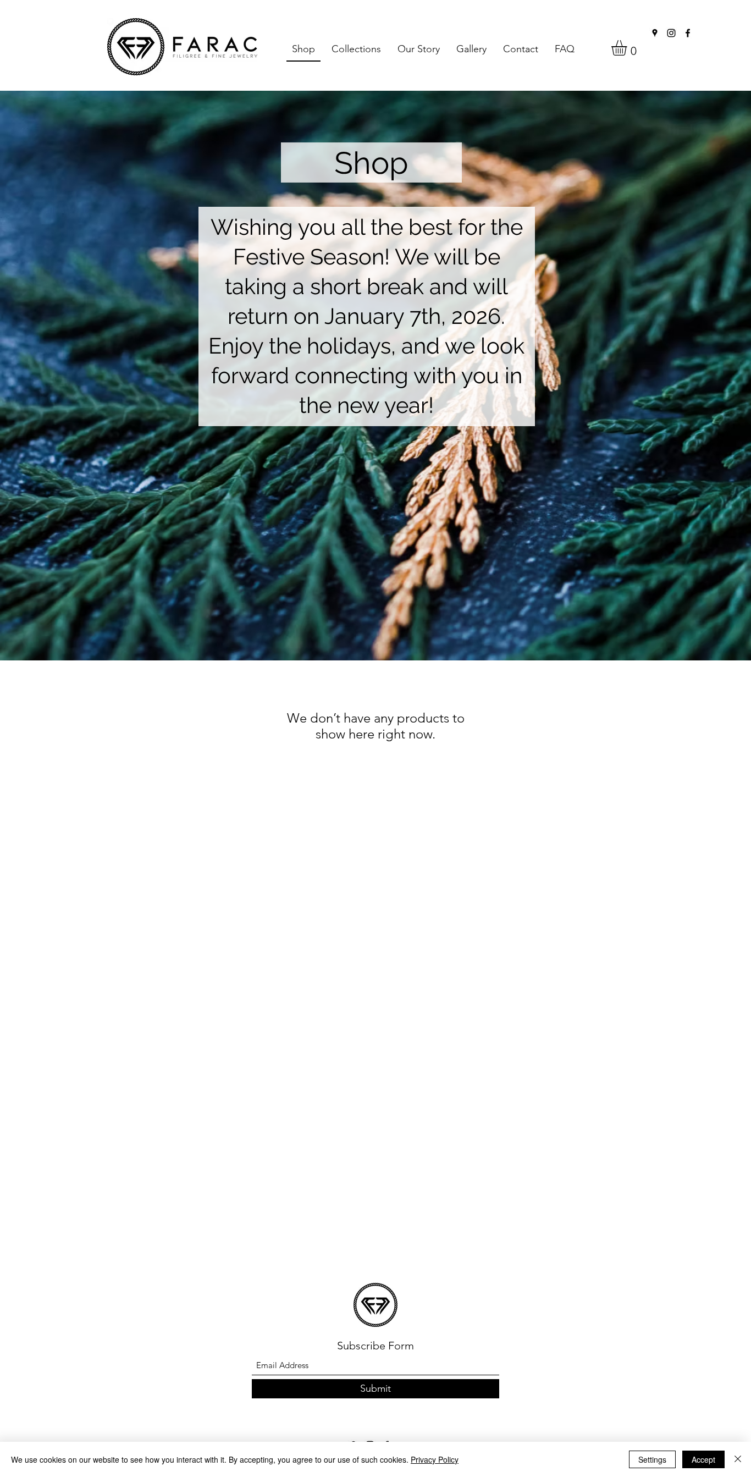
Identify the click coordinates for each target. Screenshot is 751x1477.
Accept (703, 1459)
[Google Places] (654, 32)
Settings (652, 1459)
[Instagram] (671, 32)
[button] (356, 49)
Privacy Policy (435, 1459)
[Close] (737, 1459)
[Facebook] (687, 32)
